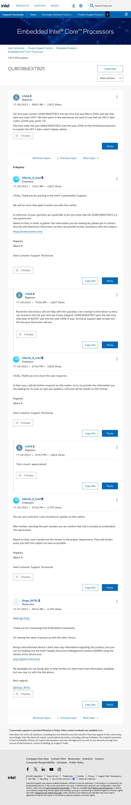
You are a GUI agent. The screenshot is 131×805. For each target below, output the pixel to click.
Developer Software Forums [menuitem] (56, 14)
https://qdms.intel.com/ (26, 659)
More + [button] (55, 5)
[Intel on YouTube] (51, 770)
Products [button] (22, 5)
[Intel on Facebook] (27, 770)
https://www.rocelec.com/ (27, 231)
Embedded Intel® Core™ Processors (25, 51)
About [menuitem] (33, 14)
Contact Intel (58, 758)
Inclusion (62, 762)
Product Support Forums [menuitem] (90, 14)
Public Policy (76, 762)
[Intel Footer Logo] (12, 777)
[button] (116, 97)
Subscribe (110, 69)
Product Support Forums (40, 48)
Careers (99, 758)
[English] (80, 5)
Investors (87, 758)
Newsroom (74, 758)
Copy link (90, 281)
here (100, 730)
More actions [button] (107, 78)
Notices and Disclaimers (102, 787)
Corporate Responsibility (40, 762)
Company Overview (37, 758)
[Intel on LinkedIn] (43, 770)
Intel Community (16, 48)
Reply (110, 146)
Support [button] (40, 5)
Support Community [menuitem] (13, 14)
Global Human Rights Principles (48, 792)
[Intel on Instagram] (59, 770)
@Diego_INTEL (22, 687)
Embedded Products (66, 48)
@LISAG (24, 618)
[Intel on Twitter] (35, 770)
